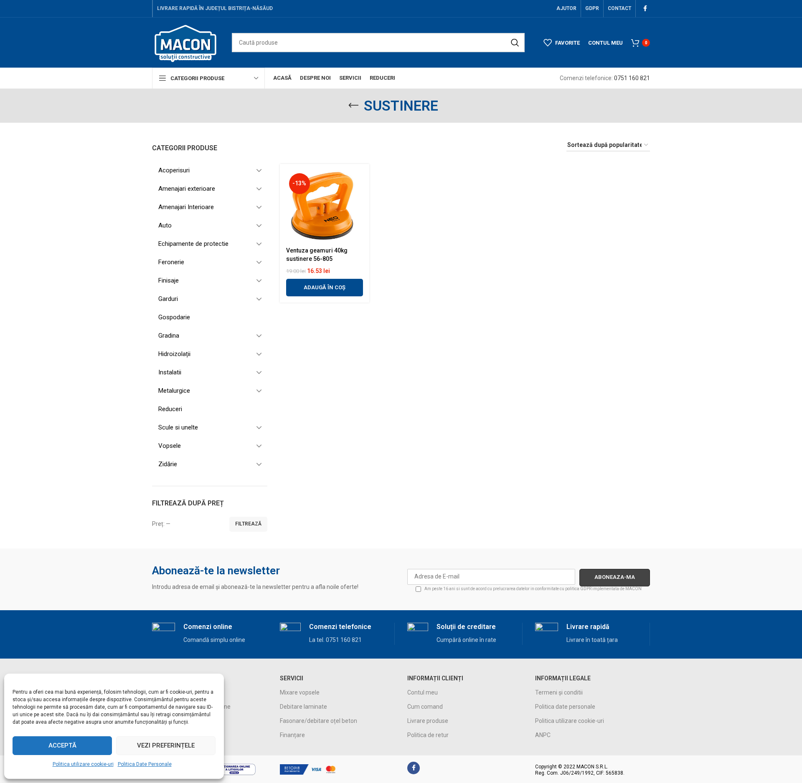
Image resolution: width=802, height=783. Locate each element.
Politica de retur (428, 735)
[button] (324, 287)
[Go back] (353, 105)
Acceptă (62, 745)
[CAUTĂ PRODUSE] (515, 42)
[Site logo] (185, 42)
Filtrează (248, 524)
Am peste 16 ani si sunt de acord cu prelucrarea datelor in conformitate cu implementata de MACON (533, 588)
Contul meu (422, 692)
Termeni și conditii (559, 692)
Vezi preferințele (166, 745)
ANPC (543, 735)
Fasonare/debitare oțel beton (318, 720)
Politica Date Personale (145, 764)
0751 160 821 (632, 78)
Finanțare (292, 735)
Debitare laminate (303, 706)
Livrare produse (427, 720)
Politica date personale (565, 706)
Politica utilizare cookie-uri (83, 764)
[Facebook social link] (645, 8)
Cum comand (425, 706)
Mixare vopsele (300, 692)
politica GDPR (578, 588)
